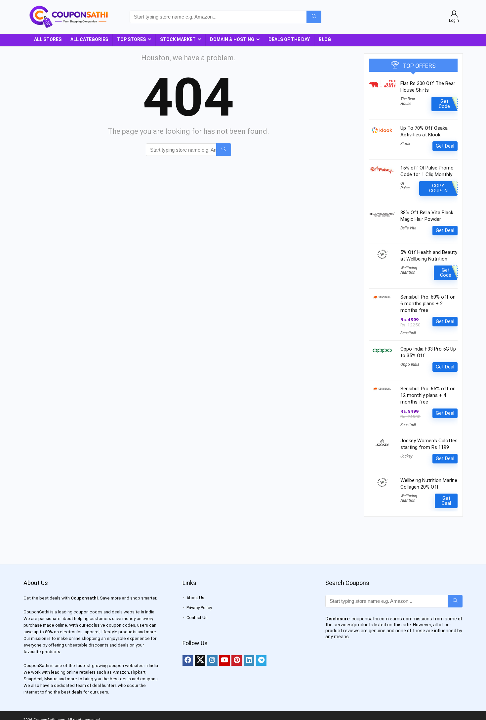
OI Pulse (405, 185)
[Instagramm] (212, 660)
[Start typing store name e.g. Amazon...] (313, 17)
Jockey (406, 456)
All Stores (47, 39)
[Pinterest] (236, 660)
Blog (325, 39)
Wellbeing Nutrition (408, 270)
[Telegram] (261, 660)
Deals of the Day (289, 39)
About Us (195, 597)
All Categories (89, 39)
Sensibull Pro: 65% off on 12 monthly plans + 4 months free (428, 395)
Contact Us (197, 617)
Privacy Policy (199, 607)
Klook (405, 143)
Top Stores (131, 39)
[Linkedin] (249, 660)
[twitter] (200, 660)
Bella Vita (408, 228)
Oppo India (409, 364)
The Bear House (407, 101)
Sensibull (408, 333)
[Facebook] (187, 660)
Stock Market (178, 39)
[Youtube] (224, 660)
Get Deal (445, 146)
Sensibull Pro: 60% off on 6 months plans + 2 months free (428, 303)
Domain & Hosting (232, 39)
